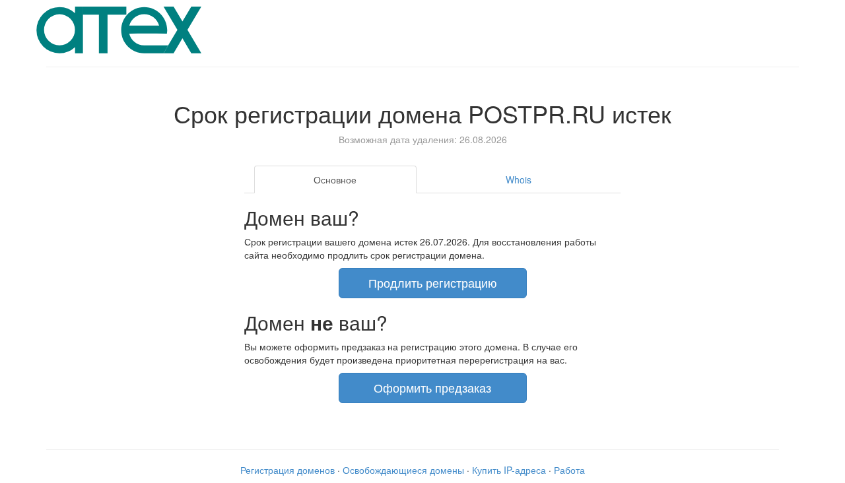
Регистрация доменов (287, 469)
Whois (518, 179)
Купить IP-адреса (509, 469)
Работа (569, 469)
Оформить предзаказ (432, 387)
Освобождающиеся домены (403, 469)
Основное (335, 179)
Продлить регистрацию (432, 282)
